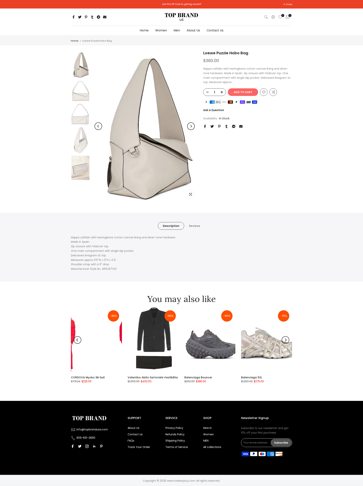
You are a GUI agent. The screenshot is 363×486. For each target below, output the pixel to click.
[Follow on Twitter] (79, 446)
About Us (193, 30)
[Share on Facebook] (73, 17)
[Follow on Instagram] (87, 446)
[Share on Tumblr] (92, 17)
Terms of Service (176, 447)
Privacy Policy (174, 428)
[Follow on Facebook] (72, 446)
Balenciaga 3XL (251, 377)
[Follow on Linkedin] (94, 446)
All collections (212, 447)
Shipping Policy (175, 440)
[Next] (191, 126)
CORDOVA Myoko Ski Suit (88, 377)
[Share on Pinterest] (86, 17)
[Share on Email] (104, 17)
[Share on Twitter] (79, 17)
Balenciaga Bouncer (198, 377)
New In (207, 428)
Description (171, 226)
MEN (206, 440)
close (76, 4)
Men (177, 30)
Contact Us (215, 30)
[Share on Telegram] (98, 17)
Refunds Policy (175, 434)
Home (144, 30)
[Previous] (98, 126)
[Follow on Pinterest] (101, 446)
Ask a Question (213, 110)
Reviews (194, 226)
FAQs (131, 440)
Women (161, 30)
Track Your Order (139, 447)
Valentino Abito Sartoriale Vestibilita (153, 377)
